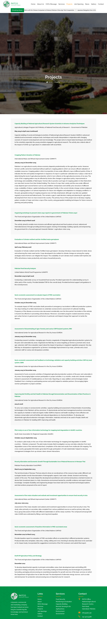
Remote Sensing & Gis (63, 606)
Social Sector (60, 613)
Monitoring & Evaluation (64, 601)
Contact (101, 4)
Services (61, 4)
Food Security (60, 599)
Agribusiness (60, 609)
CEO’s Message (51, 4)
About (40, 601)
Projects (69, 4)
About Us (40, 4)
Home (33, 4)
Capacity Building (61, 604)
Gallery (93, 4)
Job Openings (42, 611)
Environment (60, 611)
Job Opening (78, 4)
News (87, 4)
